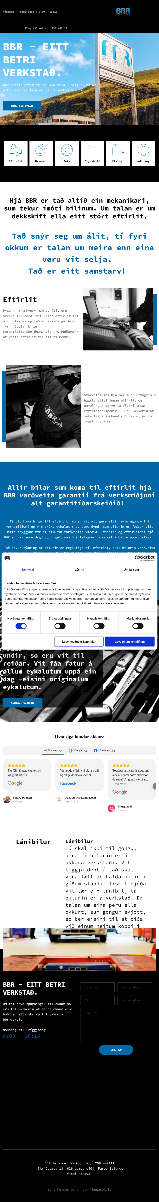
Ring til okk (34, 28)
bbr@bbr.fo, (80, 1163)
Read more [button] (119, 784)
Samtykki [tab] (27, 569)
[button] (3, 786)
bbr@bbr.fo (12, 1019)
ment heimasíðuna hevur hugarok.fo (79, 1189)
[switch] (60, 626)
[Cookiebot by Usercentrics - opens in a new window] (138, 558)
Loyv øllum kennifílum (130, 641)
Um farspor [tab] (131, 569)
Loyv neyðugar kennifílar (79, 641)
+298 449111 (103, 1163)
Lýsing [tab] (79, 569)
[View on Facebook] (68, 783)
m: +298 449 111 (57, 28)
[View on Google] (15, 783)
